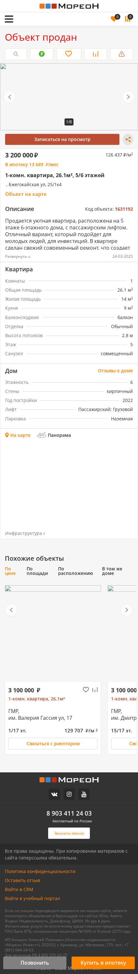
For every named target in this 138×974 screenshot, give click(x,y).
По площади (37, 571)
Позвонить (35, 962)
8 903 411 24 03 (69, 813)
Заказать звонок (44, 10)
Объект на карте (26, 194)
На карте (20, 435)
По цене (10, 571)
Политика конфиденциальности (40, 871)
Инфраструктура (23, 533)
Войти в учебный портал (32, 898)
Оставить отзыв (22, 880)
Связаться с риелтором (53, 743)
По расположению (75, 571)
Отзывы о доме (115, 370)
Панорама (59, 435)
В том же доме (112, 571)
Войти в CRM (19, 889)
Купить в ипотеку (103, 962)
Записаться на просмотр (62, 139)
